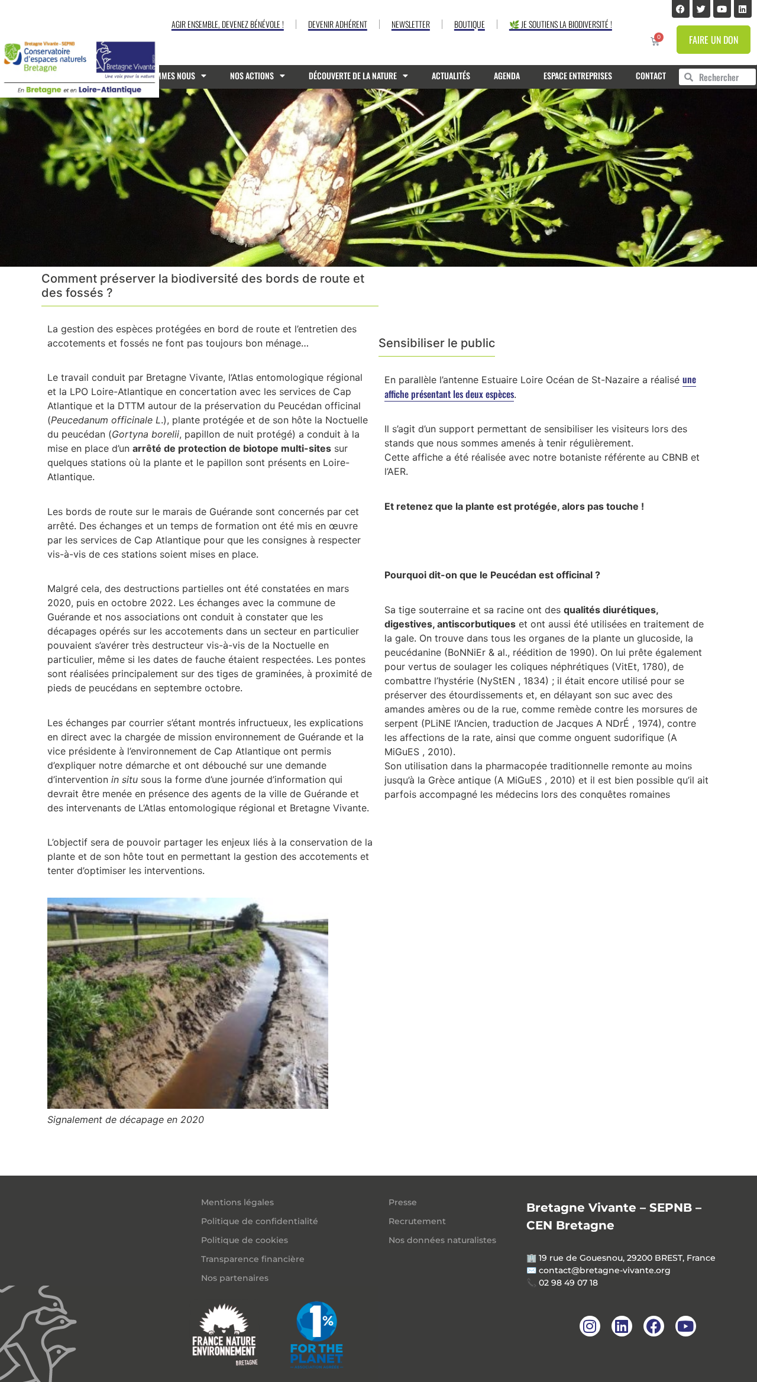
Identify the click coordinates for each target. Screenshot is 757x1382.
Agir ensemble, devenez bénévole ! (228, 24)
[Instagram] (590, 1326)
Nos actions (252, 75)
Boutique (469, 24)
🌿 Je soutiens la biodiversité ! (560, 24)
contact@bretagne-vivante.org (605, 1270)
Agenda (507, 75)
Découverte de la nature (353, 75)
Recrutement (417, 1221)
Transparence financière (253, 1259)
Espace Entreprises (578, 75)
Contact (651, 75)
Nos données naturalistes (442, 1240)
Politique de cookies (244, 1240)
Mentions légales (237, 1202)
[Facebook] (681, 9)
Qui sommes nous (164, 75)
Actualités (451, 75)
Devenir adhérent (337, 24)
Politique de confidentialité (259, 1221)
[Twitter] (701, 9)
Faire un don (713, 40)
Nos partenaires (234, 1278)
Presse (403, 1202)
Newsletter (411, 24)
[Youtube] (722, 9)
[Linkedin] (743, 9)
